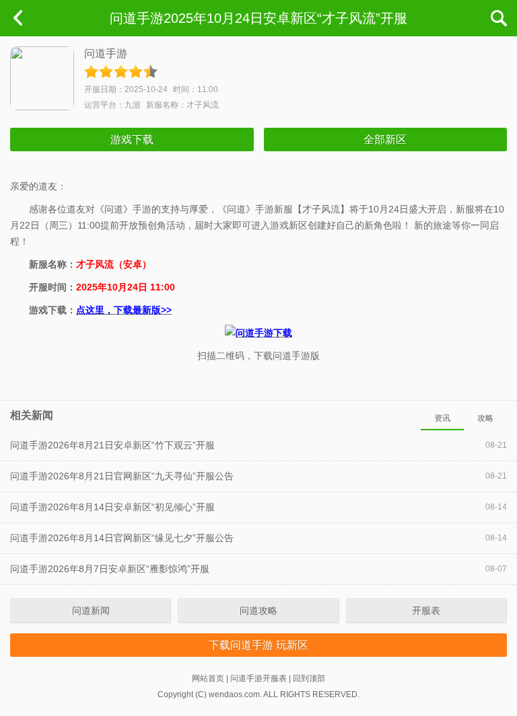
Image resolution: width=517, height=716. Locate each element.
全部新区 (385, 139)
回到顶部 (309, 678)
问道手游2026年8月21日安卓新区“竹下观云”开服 (112, 445)
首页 (18, 18)
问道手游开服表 (258, 678)
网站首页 (208, 678)
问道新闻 (91, 610)
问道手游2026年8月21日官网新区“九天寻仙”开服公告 (122, 476)
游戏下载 (131, 139)
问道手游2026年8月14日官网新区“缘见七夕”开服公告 (122, 537)
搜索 (499, 18)
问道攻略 (258, 610)
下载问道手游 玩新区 (258, 645)
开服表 (426, 610)
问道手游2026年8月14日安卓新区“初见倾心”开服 (112, 507)
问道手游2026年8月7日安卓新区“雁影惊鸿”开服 (109, 568)
